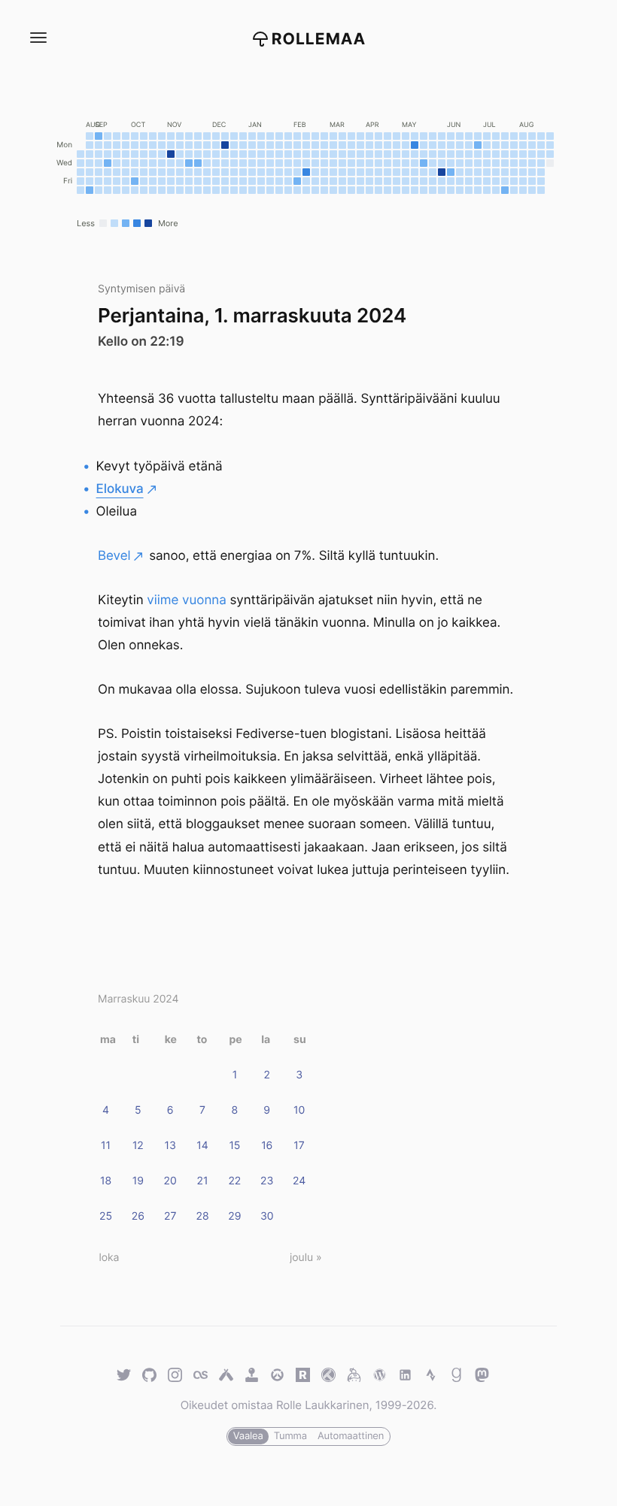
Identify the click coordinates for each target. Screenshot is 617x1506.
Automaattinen (351, 1436)
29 (234, 1216)
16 (266, 1145)
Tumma (290, 1436)
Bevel (114, 556)
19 (138, 1181)
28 (202, 1216)
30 (267, 1216)
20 (170, 1181)
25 (105, 1216)
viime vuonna (186, 600)
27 (170, 1216)
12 (138, 1145)
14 (202, 1145)
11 (106, 1145)
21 (202, 1181)
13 (170, 1145)
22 (234, 1181)
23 (266, 1181)
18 (105, 1181)
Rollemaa (319, 39)
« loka (104, 1257)
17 (298, 1145)
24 (299, 1181)
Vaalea (248, 1436)
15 (234, 1145)
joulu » (305, 1257)
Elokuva (120, 489)
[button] (37, 38)
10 (299, 1110)
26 (138, 1216)
